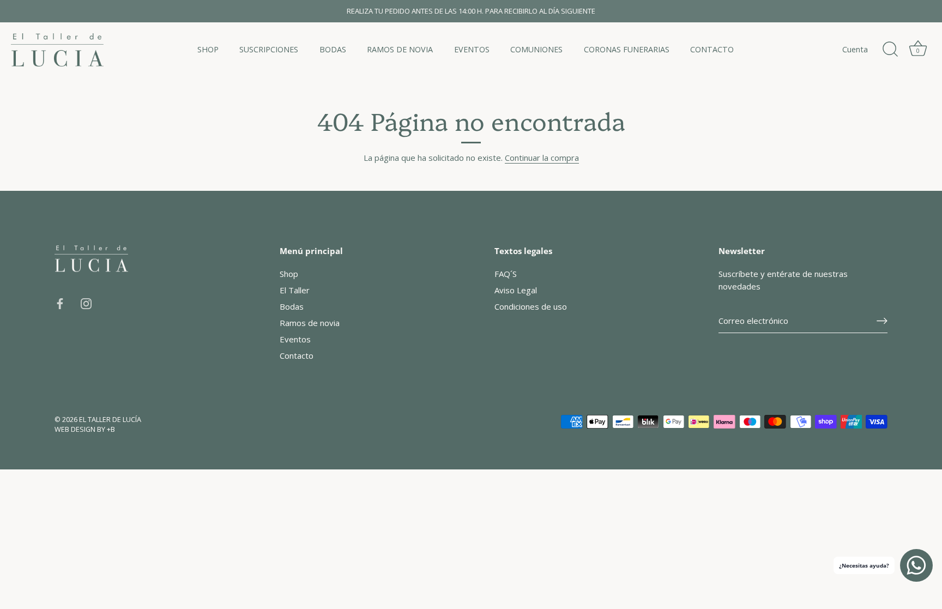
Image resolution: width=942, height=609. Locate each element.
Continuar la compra (542, 157)
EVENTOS (472, 49)
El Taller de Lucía (110, 419)
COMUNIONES (536, 49)
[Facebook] (60, 302)
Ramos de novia (310, 322)
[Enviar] (882, 321)
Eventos (295, 339)
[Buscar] (890, 50)
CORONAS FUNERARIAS (626, 49)
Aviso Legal (515, 290)
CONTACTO (712, 49)
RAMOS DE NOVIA (400, 49)
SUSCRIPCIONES (268, 49)
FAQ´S (505, 273)
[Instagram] (86, 302)
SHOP (208, 49)
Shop (289, 273)
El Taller (295, 290)
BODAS (332, 49)
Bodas (292, 306)
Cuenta (855, 49)
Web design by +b (85, 429)
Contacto (296, 355)
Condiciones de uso (530, 306)
